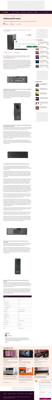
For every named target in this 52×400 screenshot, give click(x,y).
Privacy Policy (14, 393)
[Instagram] (45, 12)
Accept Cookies (35, 46)
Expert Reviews (4, 12)
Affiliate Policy (31, 393)
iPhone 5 (4, 64)
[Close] (37, 41)
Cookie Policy (35, 44)
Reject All (29, 46)
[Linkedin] (41, 12)
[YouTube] (47, 12)
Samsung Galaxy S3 (27, 65)
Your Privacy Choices (20, 393)
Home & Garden (23, 12)
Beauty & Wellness (30, 12)
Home (4, 15)
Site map (9, 393)
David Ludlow (7, 24)
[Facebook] (39, 12)
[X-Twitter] (43, 12)
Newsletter (36, 12)
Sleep (13, 12)
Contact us (5, 393)
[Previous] (4, 42)
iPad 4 (20, 66)
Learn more (8, 30)
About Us (26, 393)
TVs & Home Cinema (13, 15)
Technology (17, 12)
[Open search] (49, 12)
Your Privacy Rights (17, 46)
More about (6, 342)
